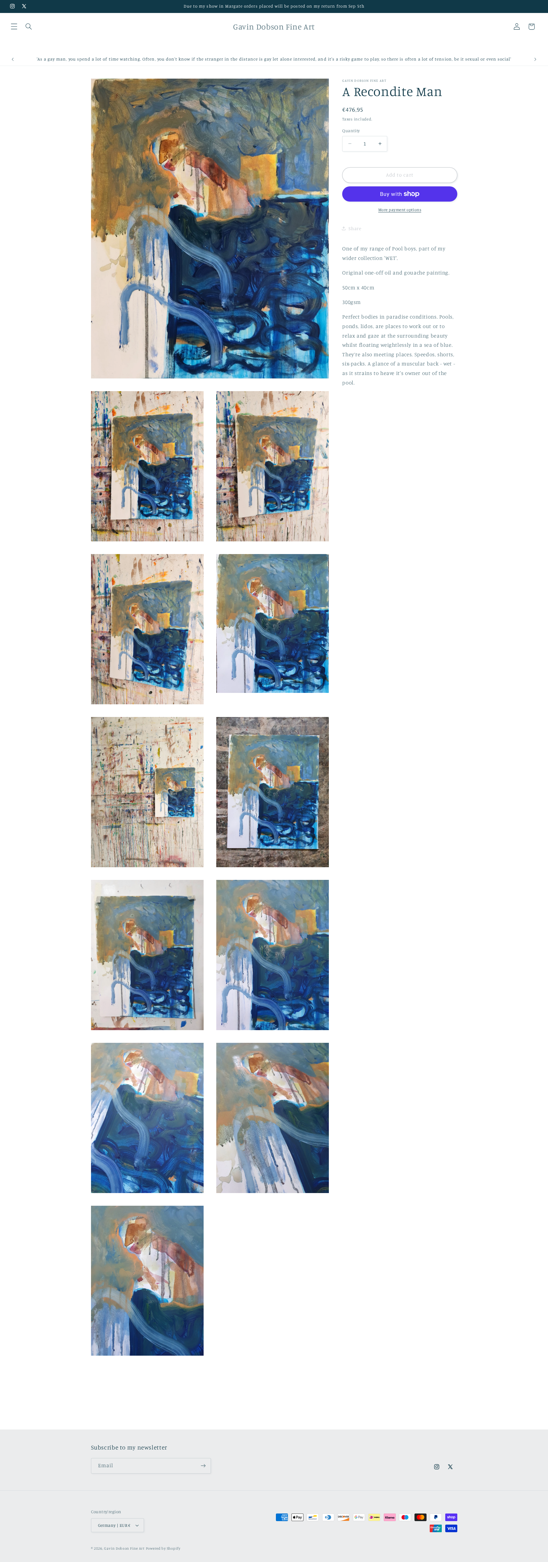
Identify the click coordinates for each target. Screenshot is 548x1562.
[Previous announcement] (13, 59)
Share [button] (355, 228)
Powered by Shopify (163, 1548)
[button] (14, 26)
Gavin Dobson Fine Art (124, 1548)
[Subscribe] (203, 1466)
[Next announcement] (535, 59)
